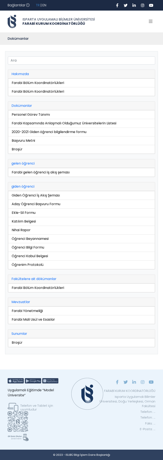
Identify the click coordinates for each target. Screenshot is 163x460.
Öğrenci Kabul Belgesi (30, 256)
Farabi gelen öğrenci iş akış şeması (41, 172)
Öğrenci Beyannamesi (30, 238)
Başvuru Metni (23, 140)
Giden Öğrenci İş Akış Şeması (36, 195)
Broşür (17, 149)
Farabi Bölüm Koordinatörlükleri (38, 82)
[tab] (81, 74)
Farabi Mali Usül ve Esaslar (33, 319)
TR (38, 5)
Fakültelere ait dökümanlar (33, 278)
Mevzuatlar (20, 301)
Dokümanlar (21, 105)
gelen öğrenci (23, 163)
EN (44, 5)
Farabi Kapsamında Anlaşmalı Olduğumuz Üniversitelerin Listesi (64, 123)
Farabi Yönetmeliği (27, 310)
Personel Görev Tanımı (31, 114)
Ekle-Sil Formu (23, 212)
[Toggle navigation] (150, 21)
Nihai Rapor (21, 230)
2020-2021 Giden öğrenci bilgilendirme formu (49, 131)
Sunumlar (19, 333)
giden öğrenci (22, 186)
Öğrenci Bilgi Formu (28, 247)
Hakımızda (20, 73)
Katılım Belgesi (24, 221)
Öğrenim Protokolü (28, 264)
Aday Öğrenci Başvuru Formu (36, 204)
